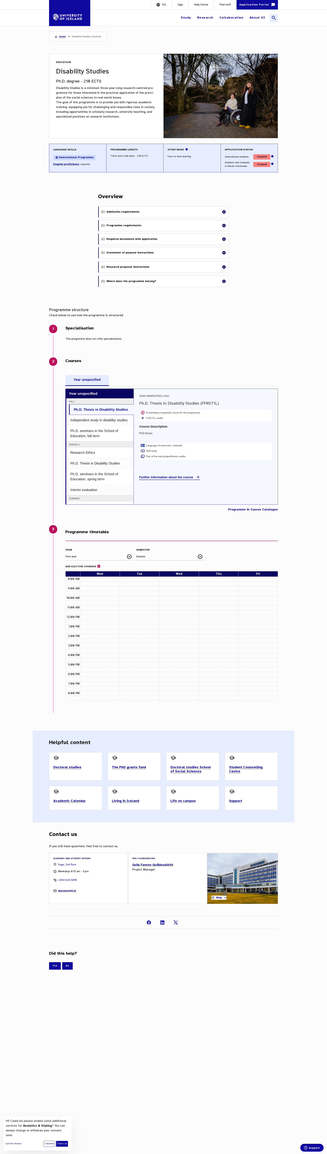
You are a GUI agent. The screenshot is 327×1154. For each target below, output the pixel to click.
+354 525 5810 (67, 880)
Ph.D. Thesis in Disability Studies (101, 409)
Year (68, 550)
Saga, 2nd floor (67, 864)
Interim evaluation (83, 490)
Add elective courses (80, 566)
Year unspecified (87, 379)
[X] (176, 922)
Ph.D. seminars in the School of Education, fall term (94, 433)
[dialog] (37, 1134)
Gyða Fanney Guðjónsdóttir (152, 865)
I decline (49, 1143)
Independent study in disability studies (99, 420)
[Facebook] (149, 922)
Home (62, 36)
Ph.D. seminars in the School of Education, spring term (94, 476)
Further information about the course (166, 477)
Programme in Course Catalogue (253, 509)
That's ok (62, 1143)
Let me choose (13, 1143)
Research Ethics (82, 452)
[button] (186, 17)
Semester (143, 550)
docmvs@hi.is (67, 890)
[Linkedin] (162, 922)
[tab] (87, 380)
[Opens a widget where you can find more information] (312, 1148)
